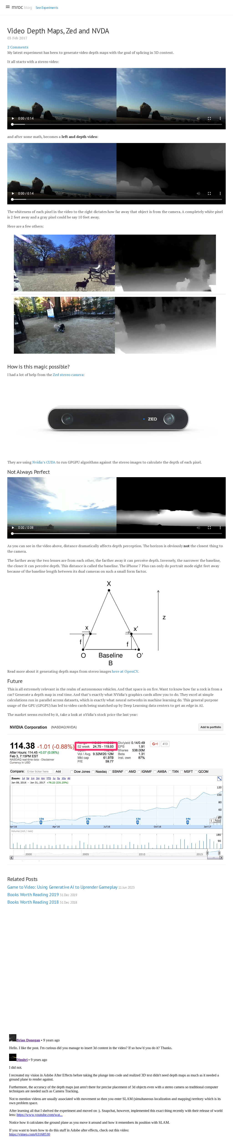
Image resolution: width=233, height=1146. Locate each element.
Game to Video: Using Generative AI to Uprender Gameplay (70, 887)
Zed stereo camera (68, 374)
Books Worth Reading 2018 (42, 902)
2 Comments (17, 47)
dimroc (15, 6)
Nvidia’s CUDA (44, 462)
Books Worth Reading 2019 (42, 895)
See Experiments (47, 7)
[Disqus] (116, 973)
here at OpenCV (125, 671)
